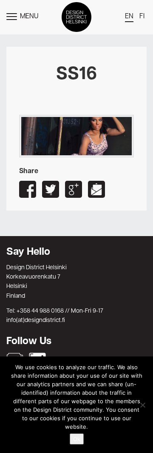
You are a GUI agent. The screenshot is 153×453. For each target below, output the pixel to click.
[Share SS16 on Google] (73, 189)
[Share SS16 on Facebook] (27, 189)
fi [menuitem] (141, 16)
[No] (142, 405)
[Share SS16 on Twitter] (50, 189)
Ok (76, 439)
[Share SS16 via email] (96, 189)
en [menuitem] (129, 16)
